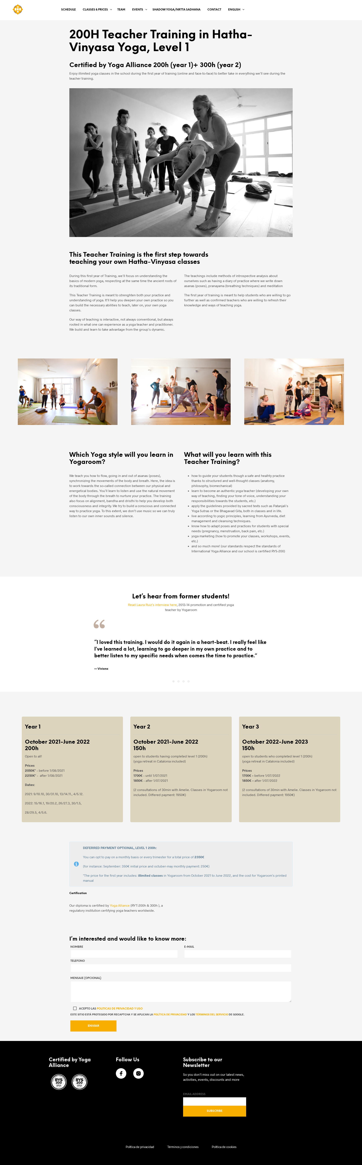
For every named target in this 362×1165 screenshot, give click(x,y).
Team (121, 9)
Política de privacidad (140, 1146)
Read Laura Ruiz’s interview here (152, 605)
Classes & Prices (95, 9)
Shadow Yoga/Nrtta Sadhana (176, 9)
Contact (214, 9)
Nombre (76, 947)
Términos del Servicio (211, 1014)
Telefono (77, 961)
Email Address (194, 1094)
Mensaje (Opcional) (85, 978)
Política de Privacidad (170, 1014)
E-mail (189, 947)
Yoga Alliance (120, 905)
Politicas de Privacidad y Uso (120, 1008)
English (234, 9)
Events (137, 9)
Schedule (68, 9)
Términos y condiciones (183, 1146)
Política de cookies (224, 1146)
